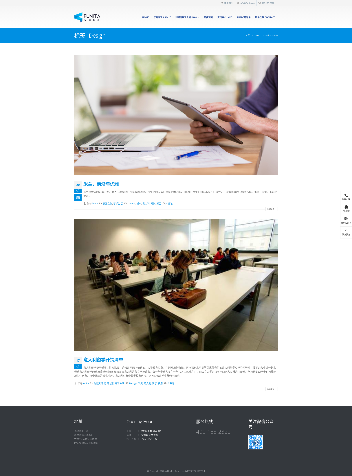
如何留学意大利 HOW (186, 17)
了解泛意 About (162, 17)
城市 (139, 203)
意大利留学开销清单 (103, 359)
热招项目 (208, 17)
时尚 (153, 203)
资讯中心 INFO (224, 17)
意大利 (146, 203)
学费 (140, 383)
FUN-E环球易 (244, 17)
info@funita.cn (247, 3)
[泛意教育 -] (87, 17)
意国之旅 (107, 203)
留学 (154, 383)
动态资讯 (98, 383)
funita (95, 203)
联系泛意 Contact (265, 17)
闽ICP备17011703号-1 (195, 471)
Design (131, 203)
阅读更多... (271, 209)
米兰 (159, 203)
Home (145, 17)
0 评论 (169, 203)
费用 (160, 383)
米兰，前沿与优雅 (101, 184)
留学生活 (118, 203)
